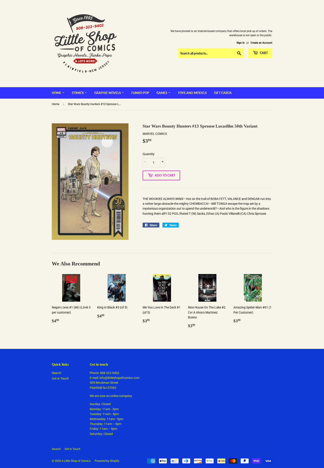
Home (57, 93)
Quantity (149, 154)
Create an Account (261, 42)
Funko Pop (140, 93)
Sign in (240, 42)
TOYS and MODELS (192, 93)
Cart (263, 53)
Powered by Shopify (107, 460)
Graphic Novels (107, 93)
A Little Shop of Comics (76, 460)
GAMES (162, 93)
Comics (78, 93)
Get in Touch (60, 378)
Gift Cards (223, 93)
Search (56, 373)
